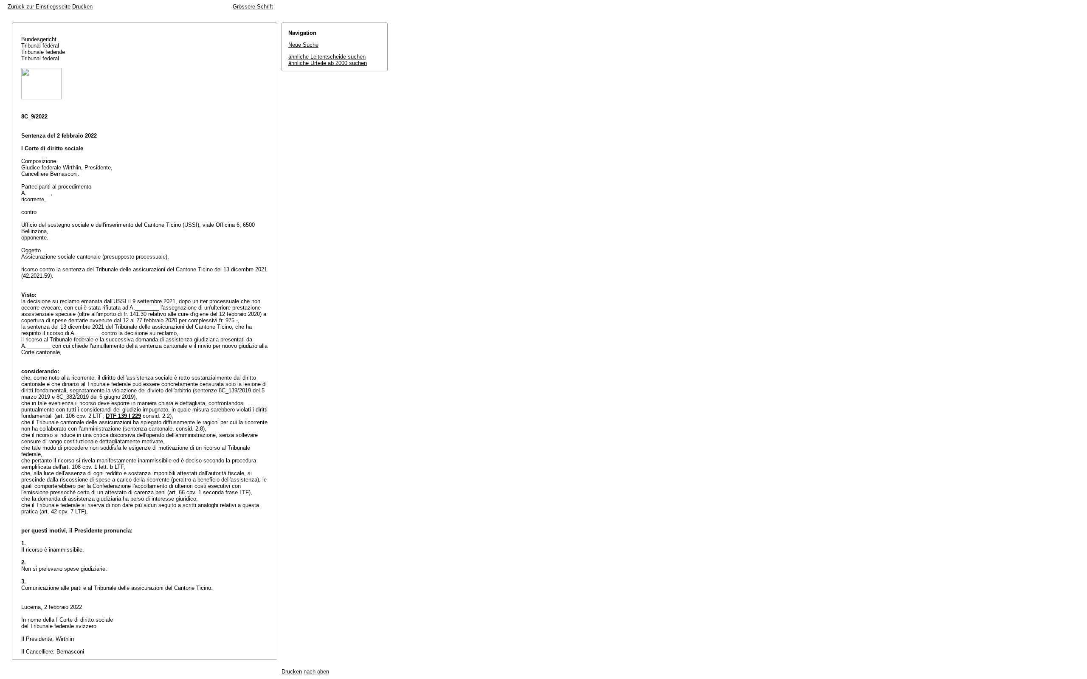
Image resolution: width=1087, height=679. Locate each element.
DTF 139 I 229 (123, 416)
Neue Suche (303, 45)
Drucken (82, 6)
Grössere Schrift (253, 6)
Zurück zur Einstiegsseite (39, 6)
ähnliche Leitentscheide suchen (327, 57)
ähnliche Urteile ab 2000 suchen (327, 63)
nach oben (316, 671)
